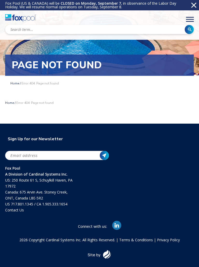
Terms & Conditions (136, 239)
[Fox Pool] (20, 19)
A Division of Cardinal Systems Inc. (36, 174)
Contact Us (14, 210)
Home (14, 83)
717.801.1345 (22, 204)
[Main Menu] (190, 20)
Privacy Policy (168, 239)
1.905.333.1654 (54, 204)
